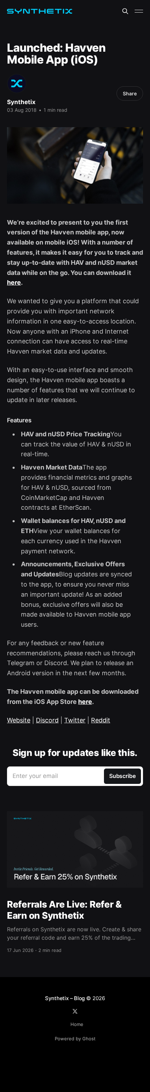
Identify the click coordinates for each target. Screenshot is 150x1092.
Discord (47, 720)
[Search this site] (125, 11)
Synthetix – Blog (65, 998)
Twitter (74, 720)
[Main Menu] (139, 11)
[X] (75, 1011)
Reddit (100, 720)
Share (130, 93)
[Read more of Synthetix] (17, 83)
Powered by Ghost (75, 1038)
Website (18, 720)
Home (76, 1024)
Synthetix (21, 102)
